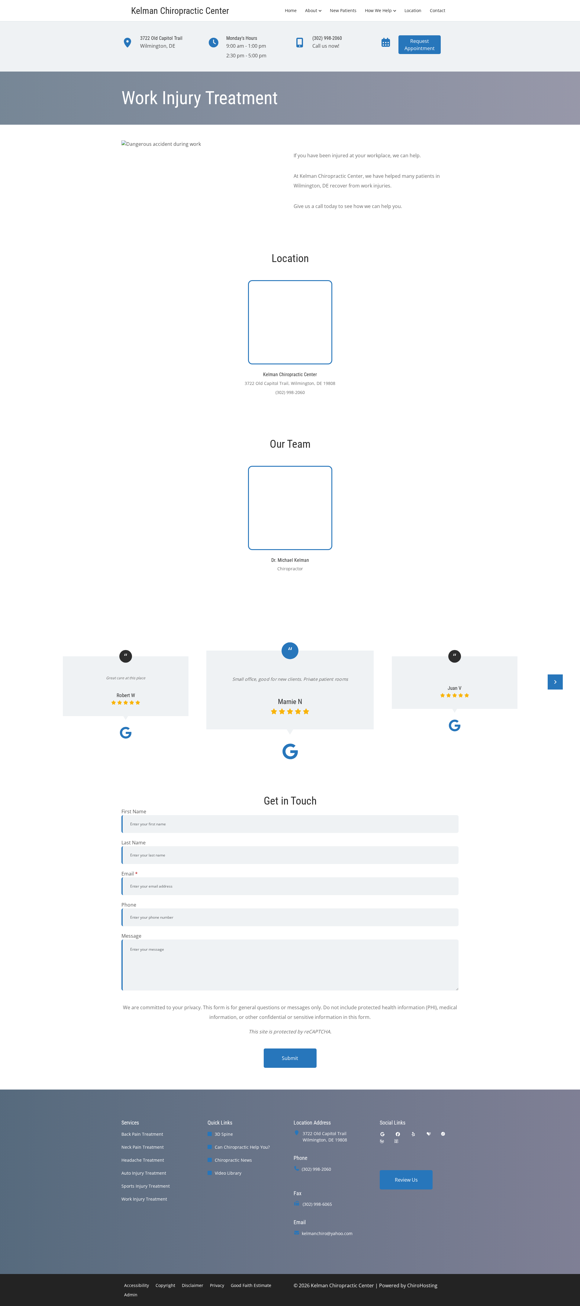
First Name (133, 811)
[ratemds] (443, 1134)
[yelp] (413, 1134)
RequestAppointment (419, 45)
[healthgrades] (429, 1134)
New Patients (343, 10)
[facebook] (398, 1134)
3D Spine (224, 1134)
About (311, 10)
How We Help (378, 10)
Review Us (406, 1179)
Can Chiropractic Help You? (242, 1147)
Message (131, 936)
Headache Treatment (142, 1160)
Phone (128, 904)
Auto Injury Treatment (143, 1173)
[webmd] (396, 1141)
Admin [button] (130, 1295)
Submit (290, 1058)
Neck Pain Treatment (142, 1147)
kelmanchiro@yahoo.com (327, 1233)
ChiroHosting (422, 1285)
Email (129, 873)
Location (412, 10)
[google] (382, 1134)
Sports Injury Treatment (145, 1186)
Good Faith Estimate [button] (251, 1285)
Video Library (228, 1173)
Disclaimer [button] (192, 1285)
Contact (437, 10)
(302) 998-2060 (316, 1169)
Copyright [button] (165, 1285)
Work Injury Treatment (144, 1199)
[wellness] (382, 1141)
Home (291, 10)
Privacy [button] (217, 1285)
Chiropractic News (233, 1160)
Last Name (133, 842)
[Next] (555, 682)
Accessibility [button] (136, 1285)
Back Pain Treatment (142, 1134)
